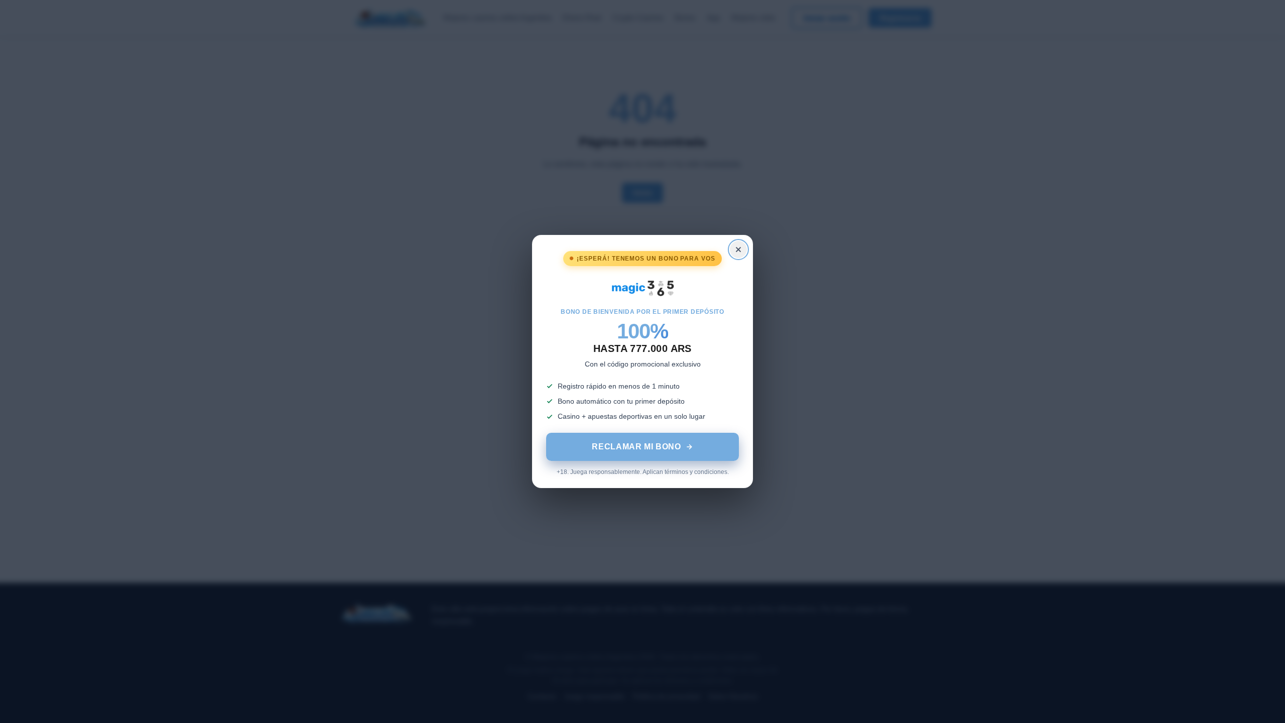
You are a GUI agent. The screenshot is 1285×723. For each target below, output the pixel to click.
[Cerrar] (738, 249)
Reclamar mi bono (636, 446)
